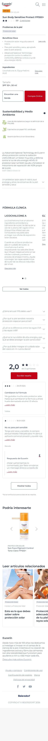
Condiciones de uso (33, 670)
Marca (37, 675)
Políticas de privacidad (24, 679)
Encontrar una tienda (11, 96)
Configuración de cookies (20, 675)
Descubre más (38, 72)
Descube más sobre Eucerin (17, 659)
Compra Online (35, 96)
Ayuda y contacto (14, 670)
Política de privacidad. (31, 729)
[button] (23, 182)
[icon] (17, 686)
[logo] (7, 4)
